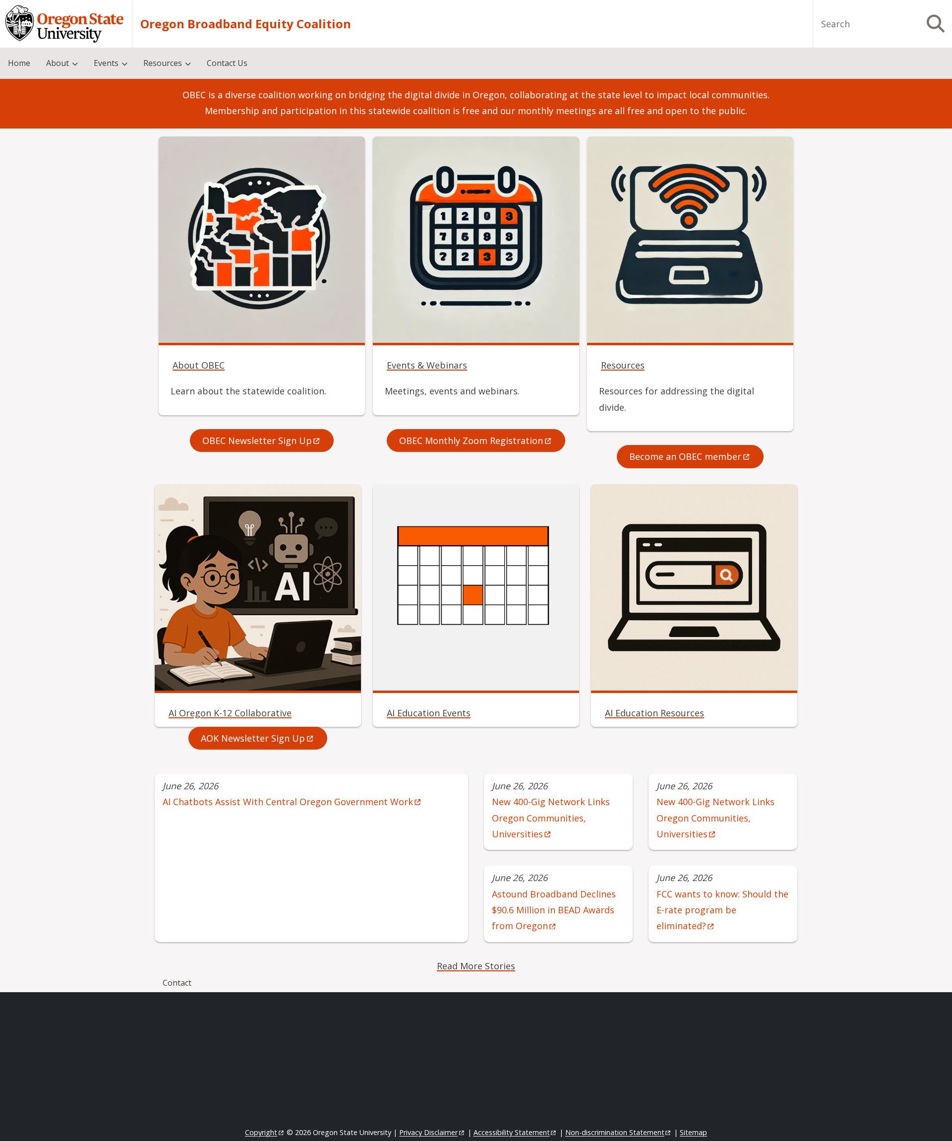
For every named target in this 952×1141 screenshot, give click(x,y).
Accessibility (512, 1132)
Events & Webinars (427, 365)
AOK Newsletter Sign (253, 738)
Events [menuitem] (106, 63)
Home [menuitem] (19, 63)
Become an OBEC (685, 456)
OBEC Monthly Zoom (471, 440)
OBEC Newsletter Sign (257, 440)
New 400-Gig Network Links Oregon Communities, (551, 818)
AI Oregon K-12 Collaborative (230, 713)
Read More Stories (476, 966)
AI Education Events (429, 713)
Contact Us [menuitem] (227, 63)
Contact (177, 982)
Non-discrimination (614, 1132)
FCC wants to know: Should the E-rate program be (722, 910)
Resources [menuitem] (162, 63)
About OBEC (199, 365)
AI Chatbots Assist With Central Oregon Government (288, 802)
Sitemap (693, 1132)
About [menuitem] (57, 63)
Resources (623, 365)
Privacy (428, 1132)
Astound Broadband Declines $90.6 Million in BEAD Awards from (554, 910)
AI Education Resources (654, 713)
